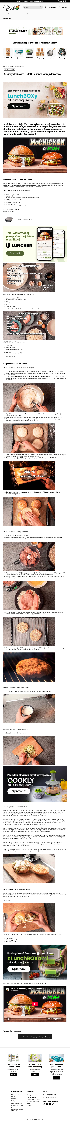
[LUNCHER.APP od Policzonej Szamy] (13, 1058)
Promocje (52, 14)
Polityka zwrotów (16, 1101)
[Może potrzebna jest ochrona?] (56, 1058)
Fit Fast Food (9, 69)
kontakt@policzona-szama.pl (17, 1109)
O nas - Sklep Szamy (33, 1099)
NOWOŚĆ (6, 14)
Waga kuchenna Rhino (25, 219)
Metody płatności (32, 1097)
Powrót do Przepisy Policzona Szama (36, 1037)
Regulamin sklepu (16, 1103)
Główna (5, 66)
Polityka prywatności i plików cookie (18, 1106)
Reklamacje (14, 1098)
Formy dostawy (31, 1095)
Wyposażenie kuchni (28, 14)
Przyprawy (41, 14)
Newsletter (7, 18)
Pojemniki (15, 14)
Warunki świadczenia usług (17, 1095)
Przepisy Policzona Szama (16, 66)
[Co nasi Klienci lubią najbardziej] (35, 1058)
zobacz (13, 1074)
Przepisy (61, 14)
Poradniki (30, 1105)
